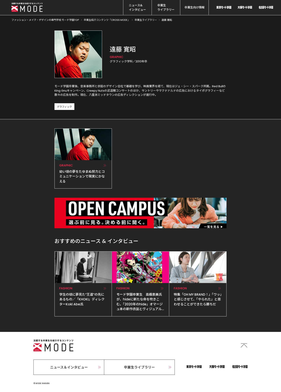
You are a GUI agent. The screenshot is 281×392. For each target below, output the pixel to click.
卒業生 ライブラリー (166, 7)
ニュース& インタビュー (137, 7)
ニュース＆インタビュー (69, 367)
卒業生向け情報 (194, 7)
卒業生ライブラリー (139, 367)
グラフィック (64, 107)
